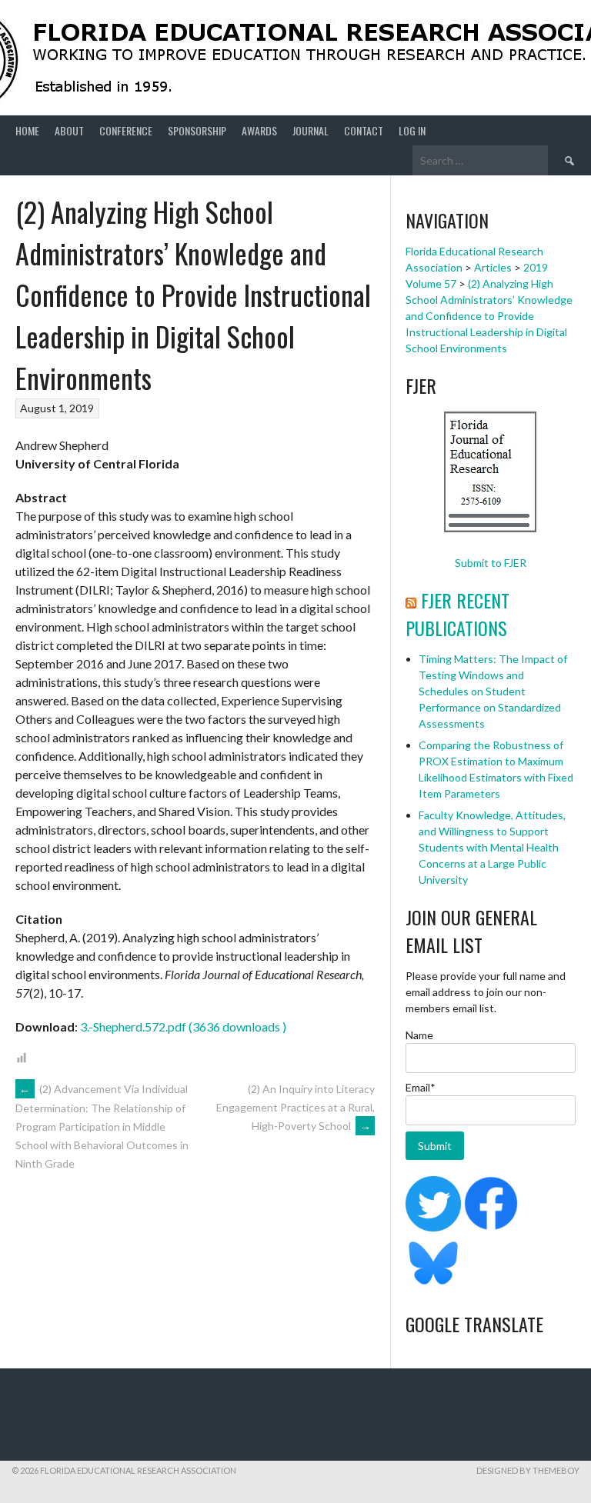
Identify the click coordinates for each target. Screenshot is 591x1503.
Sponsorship (197, 130)
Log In (412, 130)
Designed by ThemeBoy (527, 1470)
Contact (363, 130)
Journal (310, 130)
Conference (125, 130)
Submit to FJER (490, 562)
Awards (259, 130)
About (69, 130)
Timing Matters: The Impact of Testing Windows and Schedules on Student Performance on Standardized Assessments (493, 691)
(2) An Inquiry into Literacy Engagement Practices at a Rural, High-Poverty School (295, 1107)
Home (27, 130)
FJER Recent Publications (457, 614)
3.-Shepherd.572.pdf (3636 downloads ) (183, 1026)
